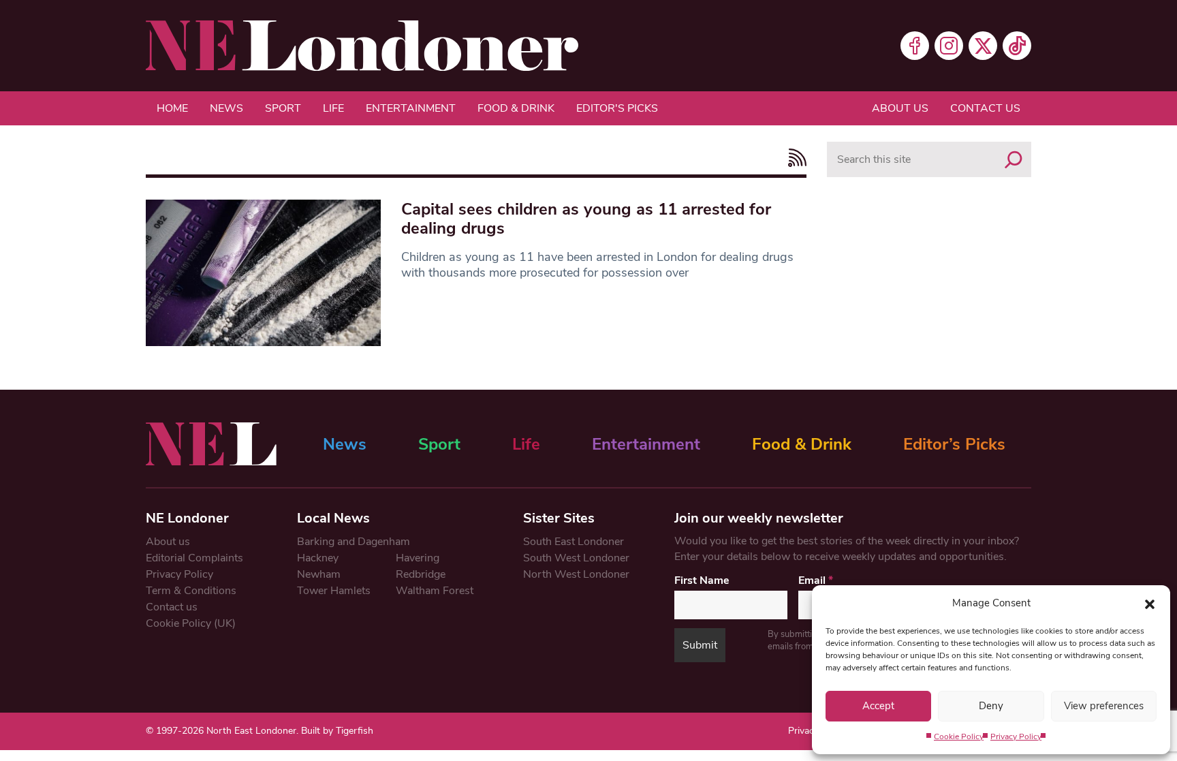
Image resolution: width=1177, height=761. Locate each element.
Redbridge (420, 574)
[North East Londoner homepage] (362, 45)
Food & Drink (515, 108)
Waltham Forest (434, 590)
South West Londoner (576, 557)
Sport (283, 108)
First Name (701, 580)
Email (815, 580)
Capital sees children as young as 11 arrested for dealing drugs (586, 219)
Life (333, 108)
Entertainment (411, 108)
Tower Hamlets (334, 590)
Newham (319, 574)
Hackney (318, 557)
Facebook (914, 45)
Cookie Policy (959, 736)
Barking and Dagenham (353, 541)
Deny (991, 706)
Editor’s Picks (954, 444)
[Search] (1013, 159)
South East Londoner (573, 541)
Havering (417, 557)
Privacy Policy (1015, 736)
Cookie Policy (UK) (191, 623)
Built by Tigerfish (337, 730)
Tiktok (1017, 45)
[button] (1150, 603)
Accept (878, 706)
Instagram (949, 45)
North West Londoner (576, 574)
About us (900, 108)
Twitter (983, 45)
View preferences (1104, 706)
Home (172, 108)
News (226, 108)
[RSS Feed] (793, 158)
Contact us (985, 108)
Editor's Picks (617, 108)
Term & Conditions (191, 590)
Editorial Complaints (194, 557)
